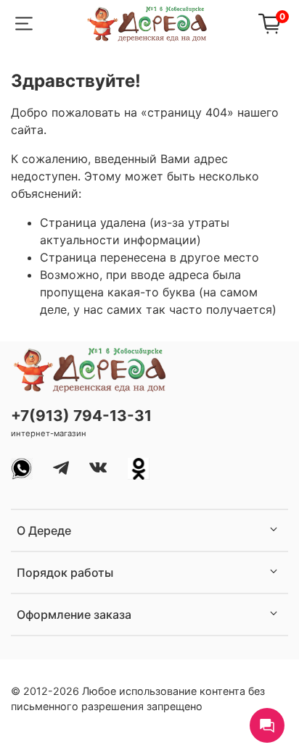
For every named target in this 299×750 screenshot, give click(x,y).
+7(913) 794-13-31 (81, 416)
